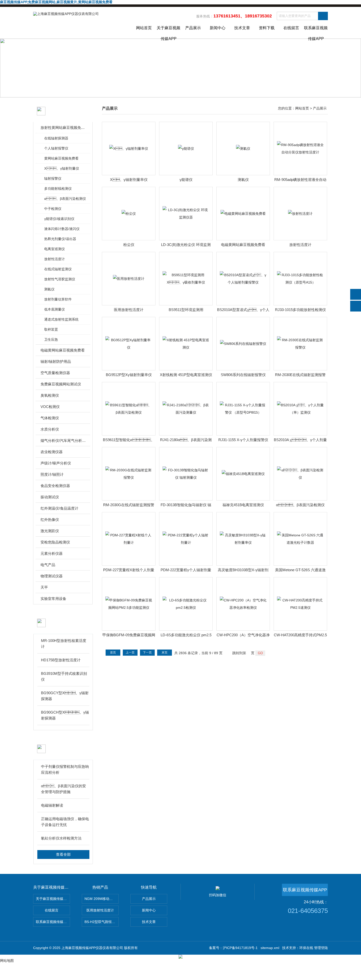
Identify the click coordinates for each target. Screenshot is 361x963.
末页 (164, 652)
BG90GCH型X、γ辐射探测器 (65, 715)
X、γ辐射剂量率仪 (129, 179)
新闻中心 (217, 28)
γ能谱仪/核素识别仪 (59, 219)
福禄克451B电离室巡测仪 (243, 505)
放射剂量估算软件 (58, 299)
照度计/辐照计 (52, 474)
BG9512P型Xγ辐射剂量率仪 (129, 375)
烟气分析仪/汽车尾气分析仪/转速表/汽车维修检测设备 (63, 440)
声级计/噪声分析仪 (56, 463)
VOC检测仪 (50, 407)
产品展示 (193, 28)
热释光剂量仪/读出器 (60, 239)
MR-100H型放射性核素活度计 (63, 643)
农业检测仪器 (52, 452)
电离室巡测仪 (54, 249)
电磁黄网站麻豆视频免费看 (63, 350)
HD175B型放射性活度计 (61, 660)
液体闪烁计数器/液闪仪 (62, 229)
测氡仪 (49, 289)
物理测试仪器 (52, 576)
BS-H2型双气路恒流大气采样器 (101, 922)
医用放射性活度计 (128, 310)
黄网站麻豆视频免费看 (61, 158)
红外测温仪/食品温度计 (59, 508)
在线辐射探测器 (56, 138)
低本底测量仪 (54, 309)
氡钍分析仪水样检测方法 (61, 838)
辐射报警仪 (52, 178)
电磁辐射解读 (52, 805)
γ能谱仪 (186, 179)
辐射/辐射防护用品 (56, 361)
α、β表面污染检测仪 (65, 199)
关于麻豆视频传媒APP (168, 32)
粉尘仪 (128, 245)
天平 (44, 587)
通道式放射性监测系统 (61, 319)
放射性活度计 (54, 259)
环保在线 (306, 948)
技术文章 (242, 28)
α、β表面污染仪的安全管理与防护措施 (63, 789)
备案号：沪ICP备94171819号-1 (233, 948)
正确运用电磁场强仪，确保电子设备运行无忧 (65, 822)
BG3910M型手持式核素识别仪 (64, 676)
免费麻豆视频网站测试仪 (61, 384)
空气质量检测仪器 (55, 373)
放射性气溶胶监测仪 (59, 279)
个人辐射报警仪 (56, 148)
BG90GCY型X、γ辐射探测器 (65, 696)
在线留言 (291, 28)
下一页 (147, 652)
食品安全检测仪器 (55, 486)
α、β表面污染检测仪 (300, 505)
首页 (113, 652)
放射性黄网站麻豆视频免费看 (63, 127)
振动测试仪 (50, 497)
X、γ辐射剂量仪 (61, 168)
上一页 (130, 652)
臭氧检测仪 (50, 395)
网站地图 (7, 961)
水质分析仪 (50, 429)
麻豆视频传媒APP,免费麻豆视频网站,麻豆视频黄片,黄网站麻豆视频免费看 (56, 2)
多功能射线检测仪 (58, 188)
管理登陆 (321, 948)
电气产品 (48, 565)
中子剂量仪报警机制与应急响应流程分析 (65, 769)
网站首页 (144, 28)
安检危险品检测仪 (55, 542)
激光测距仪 (50, 531)
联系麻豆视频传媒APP (316, 32)
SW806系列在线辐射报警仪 (243, 375)
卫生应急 (51, 339)
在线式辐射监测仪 (58, 269)
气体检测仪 (50, 418)
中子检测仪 (52, 209)
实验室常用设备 (53, 599)
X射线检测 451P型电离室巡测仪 (186, 375)
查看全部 (63, 854)
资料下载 (267, 28)
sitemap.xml (270, 948)
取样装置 (51, 329)
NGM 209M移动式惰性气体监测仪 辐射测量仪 (101, 899)
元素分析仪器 (52, 553)
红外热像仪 (50, 519)
